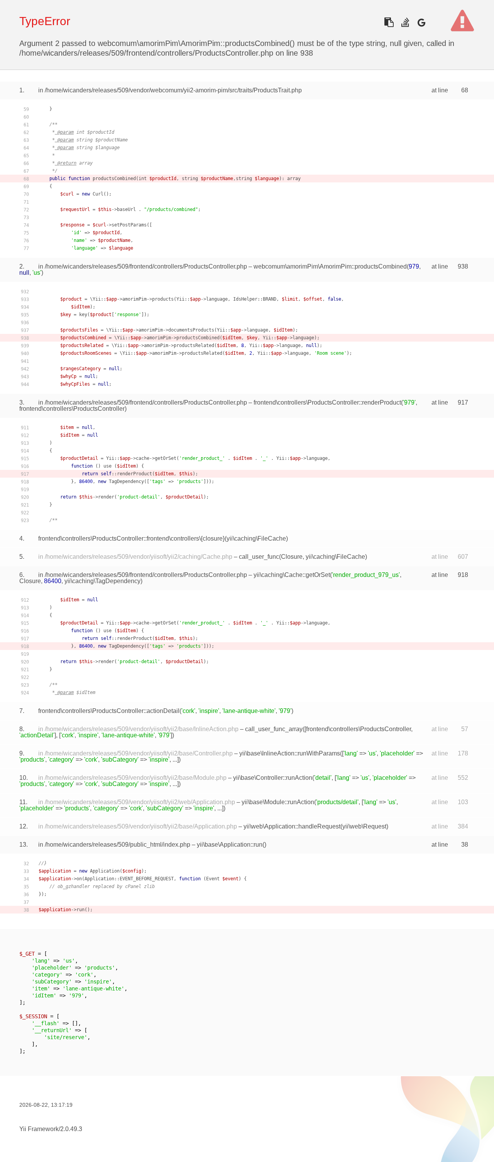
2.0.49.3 (71, 1129)
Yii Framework (39, 1129)
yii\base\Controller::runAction (272, 777)
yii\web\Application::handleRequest (292, 826)
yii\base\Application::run (229, 844)
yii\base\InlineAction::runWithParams (289, 753)
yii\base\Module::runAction (278, 802)
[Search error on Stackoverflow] (405, 22)
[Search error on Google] (421, 22)
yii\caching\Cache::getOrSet (292, 575)
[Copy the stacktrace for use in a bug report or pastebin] (389, 22)
